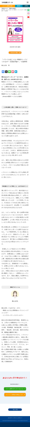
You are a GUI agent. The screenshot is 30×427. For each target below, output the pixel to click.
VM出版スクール (5, 8)
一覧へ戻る (15, 409)
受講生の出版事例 (12, 8)
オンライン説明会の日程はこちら (14, 394)
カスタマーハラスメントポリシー (15, 417)
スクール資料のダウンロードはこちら (15, 388)
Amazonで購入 (14, 52)
